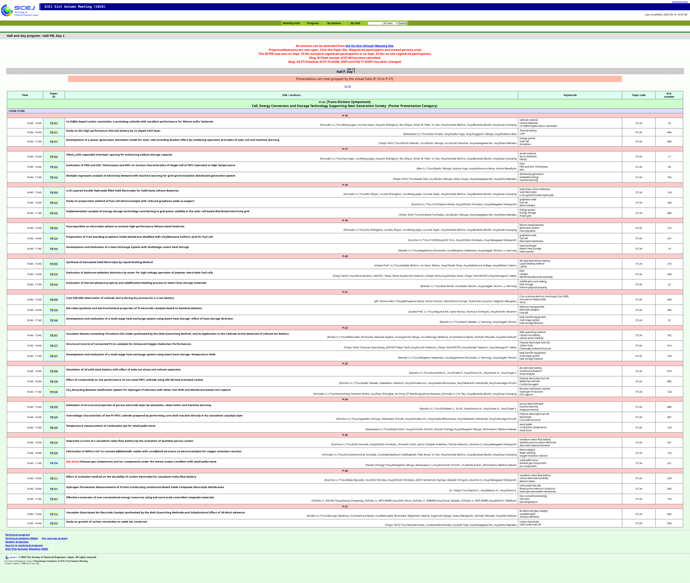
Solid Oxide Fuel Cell (530, 524)
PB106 (54, 299)
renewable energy (529, 177)
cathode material (528, 120)
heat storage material (530, 358)
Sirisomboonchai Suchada (360, 454)
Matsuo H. (492, 490)
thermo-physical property (533, 287)
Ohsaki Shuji (454, 265)
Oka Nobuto (509, 337)
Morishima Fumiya (455, 301)
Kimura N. (476, 372)
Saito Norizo (457, 311)
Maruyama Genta (413, 301)
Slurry (522, 302)
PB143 (54, 213)
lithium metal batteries (531, 225)
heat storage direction (531, 323)
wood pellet (525, 424)
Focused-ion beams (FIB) (532, 299)
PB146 (54, 320)
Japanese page (680, 1)
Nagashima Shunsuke (432, 250)
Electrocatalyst (527, 449)
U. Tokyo (455, 490)
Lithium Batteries (528, 123)
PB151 (54, 499)
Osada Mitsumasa (445, 383)
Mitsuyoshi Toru (444, 240)
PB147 (54, 356)
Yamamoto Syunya (434, 480)
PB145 (54, 284)
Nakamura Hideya (480, 265)
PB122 (54, 166)
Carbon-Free (526, 345)
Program (313, 23)
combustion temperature (533, 427)
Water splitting (527, 452)
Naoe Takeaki (468, 322)
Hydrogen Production (531, 391)
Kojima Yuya (460, 168)
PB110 (54, 442)
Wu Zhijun (405, 124)
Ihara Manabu (508, 143)
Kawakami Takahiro (392, 383)
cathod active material (531, 338)
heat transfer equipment (532, 317)
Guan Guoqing (507, 124)
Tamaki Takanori (478, 347)
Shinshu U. (346, 383)
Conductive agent (529, 384)
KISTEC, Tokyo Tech (386, 275)
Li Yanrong (510, 250)
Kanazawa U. (412, 134)
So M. (459, 408)
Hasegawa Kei (483, 143)
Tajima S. (473, 490)
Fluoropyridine (527, 231)
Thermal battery (528, 130)
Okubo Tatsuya (434, 143)
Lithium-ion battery (529, 335)
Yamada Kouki (415, 525)
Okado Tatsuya (442, 168)
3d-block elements (529, 516)
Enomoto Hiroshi (422, 429)
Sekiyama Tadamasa (464, 250)
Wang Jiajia (349, 124)
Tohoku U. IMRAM (424, 500)
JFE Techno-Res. (384, 301)
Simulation (525, 144)
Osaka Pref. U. (384, 265)
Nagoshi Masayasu (505, 301)
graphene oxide (527, 199)
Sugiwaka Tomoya (369, 418)
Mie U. (421, 168)
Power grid (525, 215)
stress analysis (527, 373)
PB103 (54, 192)
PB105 (54, 263)
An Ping (400, 393)
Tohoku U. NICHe (323, 500)
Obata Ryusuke (355, 480)
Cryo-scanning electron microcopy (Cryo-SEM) (544, 296)
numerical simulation (530, 371)
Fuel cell (523, 312)
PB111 (54, 478)
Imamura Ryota (463, 337)
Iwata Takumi (468, 286)
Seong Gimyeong (352, 500)
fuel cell (523, 202)
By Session (334, 23)
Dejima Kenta (446, 204)
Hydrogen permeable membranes (537, 491)
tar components (528, 466)
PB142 (54, 177)
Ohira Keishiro (363, 275)
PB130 (54, 453)
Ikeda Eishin (397, 429)
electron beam (527, 481)
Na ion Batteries (528, 156)
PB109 (54, 407)
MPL (521, 169)
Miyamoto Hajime (418, 515)
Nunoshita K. (438, 372)
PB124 (54, 238)
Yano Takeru (432, 265)
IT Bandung (414, 393)
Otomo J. (511, 490)
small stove (525, 430)
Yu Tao (435, 124)
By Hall (355, 23)
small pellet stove (528, 460)
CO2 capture (526, 394)
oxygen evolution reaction (533, 455)
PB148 (54, 391)
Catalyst (523, 274)
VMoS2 (523, 159)
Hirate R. (457, 372)
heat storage (526, 284)
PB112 (54, 514)
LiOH (522, 133)
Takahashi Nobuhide (475, 383)
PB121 (54, 132)
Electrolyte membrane (531, 241)
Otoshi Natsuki (410, 143)
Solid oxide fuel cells (530, 485)
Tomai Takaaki (451, 500)
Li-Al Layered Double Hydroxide (536, 195)
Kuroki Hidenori (414, 275)
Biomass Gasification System (534, 388)
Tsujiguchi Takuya (482, 134)
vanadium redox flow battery (535, 439)
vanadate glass (527, 514)
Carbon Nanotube (529, 521)
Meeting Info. (292, 23)
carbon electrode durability (533, 478)
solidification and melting (533, 281)
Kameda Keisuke (441, 525)
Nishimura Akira (484, 168)
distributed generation (531, 174)
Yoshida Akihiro (456, 124)
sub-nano (524, 498)
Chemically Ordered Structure (535, 348)
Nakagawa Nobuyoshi (503, 204)
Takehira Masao (507, 429)
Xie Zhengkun (389, 124)
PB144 (54, 248)
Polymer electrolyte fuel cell (534, 378)
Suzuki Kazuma (458, 143)
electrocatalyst (527, 205)
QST (419, 480)
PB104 (54, 228)
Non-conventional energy (533, 496)
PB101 (54, 123)
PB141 (54, 141)
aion (421, 444)
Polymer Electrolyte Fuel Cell (534, 342)
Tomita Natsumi (458, 444)
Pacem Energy (443, 429)
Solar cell (524, 141)
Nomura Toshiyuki (478, 311)
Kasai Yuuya (461, 179)
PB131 (54, 488)
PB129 (54, 417)
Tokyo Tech (386, 143)
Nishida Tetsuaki (485, 337)
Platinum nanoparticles (531, 306)
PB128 (54, 381)
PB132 (54, 523)
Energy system (527, 138)
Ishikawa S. (447, 408)
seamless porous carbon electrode (537, 442)
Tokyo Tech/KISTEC (476, 275)
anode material (527, 153)
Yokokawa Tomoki (392, 418)
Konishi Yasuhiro (506, 311)
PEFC (522, 163)
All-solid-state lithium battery (534, 260)
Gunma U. (418, 204)
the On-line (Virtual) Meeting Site (369, 46)
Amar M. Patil (421, 124)
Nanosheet (525, 417)
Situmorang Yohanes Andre (352, 393)
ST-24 (347, 86)
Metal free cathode (529, 381)
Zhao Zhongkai (384, 393)
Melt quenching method (532, 332)
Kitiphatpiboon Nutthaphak (399, 454)
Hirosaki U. (328, 124)
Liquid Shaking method (531, 263)
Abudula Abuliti (482, 124)
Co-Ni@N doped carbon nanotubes (538, 125)
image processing (528, 409)
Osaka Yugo (457, 134)
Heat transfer (526, 251)
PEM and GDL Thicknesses (533, 166)
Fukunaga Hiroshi (506, 383)
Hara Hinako (435, 134)
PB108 (54, 371)
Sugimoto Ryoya (409, 337)
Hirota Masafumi (506, 168)
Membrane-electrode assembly (536, 277)
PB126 (54, 310)
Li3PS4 (523, 266)
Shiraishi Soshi (407, 444)
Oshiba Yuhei (455, 275)
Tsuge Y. (512, 372)
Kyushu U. (416, 372)
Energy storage (527, 212)
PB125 (54, 274)
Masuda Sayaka (383, 337)
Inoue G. (494, 372)
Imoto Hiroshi (434, 301)
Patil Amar (424, 454)
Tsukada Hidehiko (436, 444)
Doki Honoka (360, 444)
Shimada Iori (419, 383)
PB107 (54, 335)
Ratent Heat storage (530, 248)
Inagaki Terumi (493, 250)
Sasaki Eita (421, 179)
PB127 (54, 345)
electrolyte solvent (529, 227)
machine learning (528, 180)
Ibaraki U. (405, 250)
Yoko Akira (404, 500)
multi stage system (529, 320)
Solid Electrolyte (528, 192)
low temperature (528, 502)
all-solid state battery (530, 368)
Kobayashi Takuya (470, 429)
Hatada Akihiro (409, 265)
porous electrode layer (531, 403)
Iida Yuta (462, 525)
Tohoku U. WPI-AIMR (378, 500)
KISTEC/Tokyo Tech (398, 347)
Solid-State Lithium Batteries (534, 189)
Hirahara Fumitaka (432, 214)
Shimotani (489, 429)
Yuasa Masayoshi (462, 515)
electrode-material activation (534, 445)
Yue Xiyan (368, 124)
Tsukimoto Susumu (480, 301)
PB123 (54, 202)
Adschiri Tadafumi (505, 500)
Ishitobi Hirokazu (472, 204)
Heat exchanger (528, 245)
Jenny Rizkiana (431, 393)
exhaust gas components (533, 463)
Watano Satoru (507, 265)
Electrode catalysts (529, 309)
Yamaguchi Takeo (506, 275)
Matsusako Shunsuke (360, 337)
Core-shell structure (529, 420)
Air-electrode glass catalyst (533, 511)
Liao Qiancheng (375, 347)
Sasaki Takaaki (369, 383)
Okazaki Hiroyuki (457, 480)
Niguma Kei (441, 311)
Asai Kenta (447, 286)
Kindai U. (333, 337)
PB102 (54, 156)
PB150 (54, 463)
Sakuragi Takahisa (437, 337)
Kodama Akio (508, 134)
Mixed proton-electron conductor (537, 488)
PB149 (54, 427)
